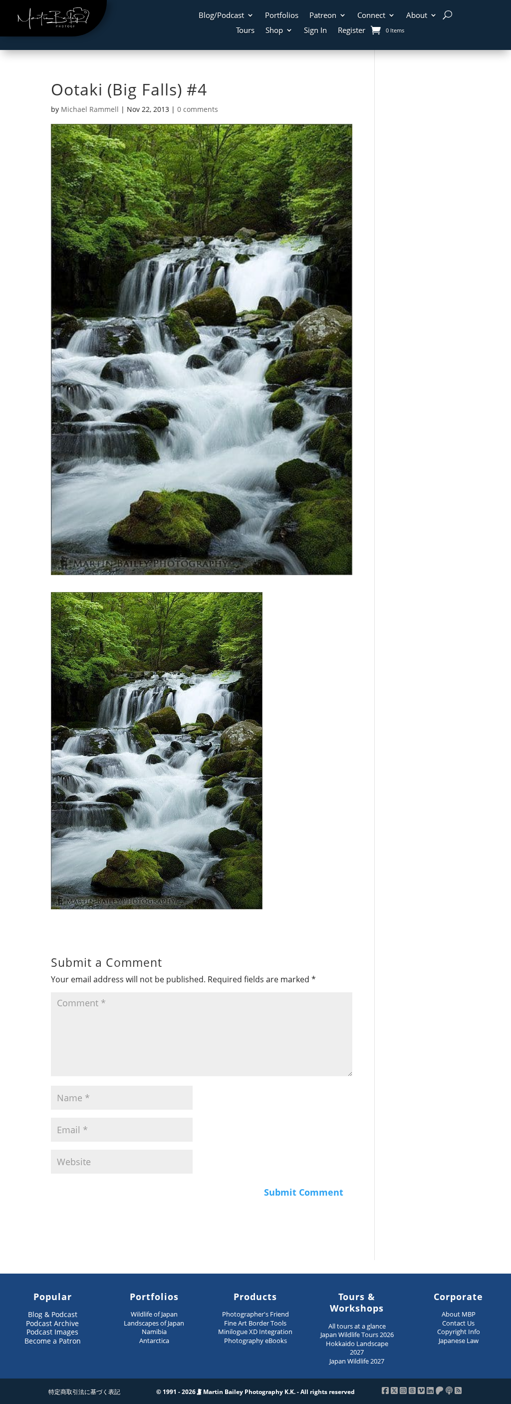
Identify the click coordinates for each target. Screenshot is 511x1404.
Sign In (315, 30)
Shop (274, 30)
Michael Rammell (90, 109)
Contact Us (458, 1323)
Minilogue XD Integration (255, 1331)
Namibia (154, 1331)
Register (351, 30)
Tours (245, 30)
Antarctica (154, 1340)
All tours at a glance (357, 1326)
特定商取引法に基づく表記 (84, 1392)
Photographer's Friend (255, 1314)
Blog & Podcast (52, 1314)
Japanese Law (459, 1340)
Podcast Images (52, 1332)
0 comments (197, 109)
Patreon (322, 15)
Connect (371, 15)
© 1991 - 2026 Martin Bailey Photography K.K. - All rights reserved (255, 1392)
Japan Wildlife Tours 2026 (357, 1334)
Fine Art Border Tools (255, 1323)
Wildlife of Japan (154, 1314)
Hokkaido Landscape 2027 (357, 1348)
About (416, 15)
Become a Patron (52, 1341)
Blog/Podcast (221, 15)
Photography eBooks (255, 1340)
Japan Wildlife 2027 (356, 1361)
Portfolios (281, 15)
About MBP (459, 1314)
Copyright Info (458, 1331)
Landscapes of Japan (154, 1323)
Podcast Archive (52, 1323)
